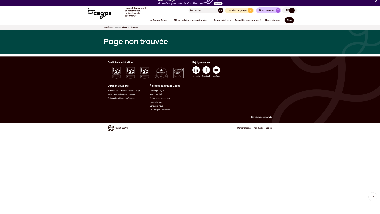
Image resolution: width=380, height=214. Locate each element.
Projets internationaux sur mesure (121, 94)
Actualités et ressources (160, 98)
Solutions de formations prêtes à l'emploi (124, 90)
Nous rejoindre (156, 102)
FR (289, 10)
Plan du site (258, 128)
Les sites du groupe (239, 10)
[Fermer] (376, 1)
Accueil (118, 27)
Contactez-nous (156, 106)
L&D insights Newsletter (160, 110)
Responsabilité (156, 94)
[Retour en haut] (372, 196)
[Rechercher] (220, 10)
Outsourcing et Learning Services (121, 98)
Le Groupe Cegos (157, 90)
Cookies (269, 128)
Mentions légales (244, 128)
